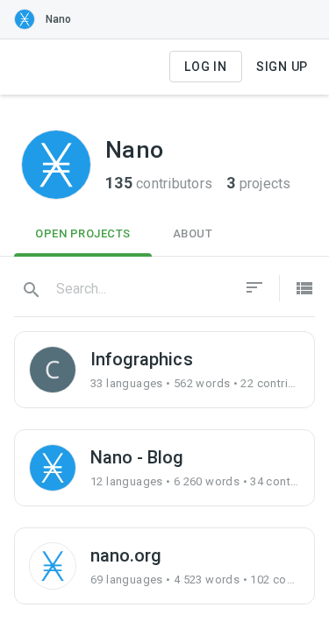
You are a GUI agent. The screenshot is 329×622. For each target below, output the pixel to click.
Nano (58, 19)
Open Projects (83, 233)
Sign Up (282, 67)
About (193, 233)
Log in (205, 67)
